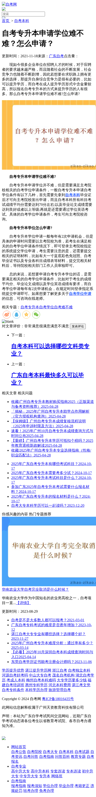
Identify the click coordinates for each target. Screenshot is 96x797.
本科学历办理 (36, 690)
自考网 (11, 4)
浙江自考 (59, 670)
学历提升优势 (13, 670)
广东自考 (56, 56)
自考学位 (46, 307)
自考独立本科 (79, 670)
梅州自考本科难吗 (41, 680)
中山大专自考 (40, 675)
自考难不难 (63, 307)
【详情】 (23, 603)
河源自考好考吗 (15, 675)
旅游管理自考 (59, 690)
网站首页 (18, 747)
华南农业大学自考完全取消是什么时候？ (35, 589)
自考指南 (18, 781)
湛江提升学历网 (38, 670)
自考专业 (18, 766)
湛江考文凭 (81, 685)
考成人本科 (16, 680)
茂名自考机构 (63, 675)
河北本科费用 (59, 685)
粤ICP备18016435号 (58, 699)
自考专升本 (30, 307)
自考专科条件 (13, 690)
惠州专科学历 (36, 685)
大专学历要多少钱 (72, 680)
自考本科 (21, 21)
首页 (6, 21)
